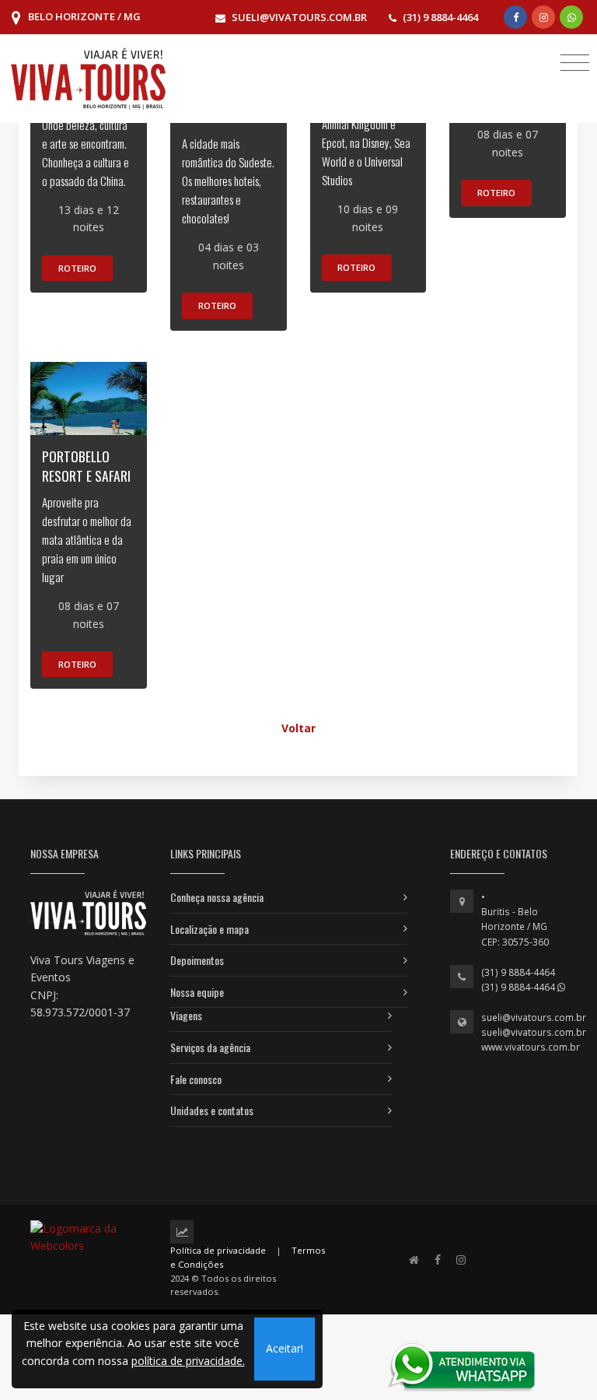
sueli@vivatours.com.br (533, 1017)
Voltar (298, 728)
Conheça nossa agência (217, 897)
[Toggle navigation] (575, 61)
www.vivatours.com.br (530, 1047)
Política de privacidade (218, 1250)
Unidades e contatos (211, 1110)
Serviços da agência (210, 1047)
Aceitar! (284, 1348)
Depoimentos (197, 960)
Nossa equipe (197, 992)
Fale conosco (196, 1079)
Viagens (186, 1015)
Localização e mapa (209, 929)
